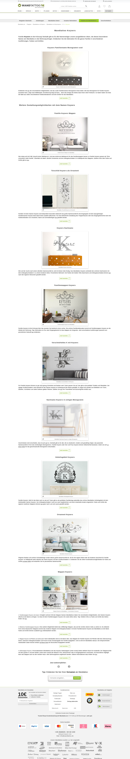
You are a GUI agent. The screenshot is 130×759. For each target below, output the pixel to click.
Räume (20, 11)
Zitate (99, 11)
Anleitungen (40, 20)
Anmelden (32, 703)
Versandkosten (58, 701)
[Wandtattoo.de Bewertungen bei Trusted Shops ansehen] (89, 703)
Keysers (68, 24)
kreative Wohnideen (70, 20)
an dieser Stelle (27, 561)
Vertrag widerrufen (72, 701)
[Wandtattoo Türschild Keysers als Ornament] (65, 191)
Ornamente (77, 11)
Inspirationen (106, 700)
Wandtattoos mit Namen (39, 24)
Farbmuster (57, 698)
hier (28, 90)
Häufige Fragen (57, 693)
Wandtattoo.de (21, 24)
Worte (37, 11)
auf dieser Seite (44, 642)
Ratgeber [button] (108, 11)
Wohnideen (106, 706)
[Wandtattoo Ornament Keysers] (65, 535)
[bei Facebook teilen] (65, 666)
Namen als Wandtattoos (88, 20)
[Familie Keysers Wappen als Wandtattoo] (65, 134)
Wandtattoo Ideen (54, 20)
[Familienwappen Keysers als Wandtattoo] (65, 306)
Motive (55, 11)
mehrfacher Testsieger (90, 1)
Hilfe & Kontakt (108, 1)
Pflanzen (46, 11)
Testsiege (72, 698)
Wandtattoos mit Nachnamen (54, 24)
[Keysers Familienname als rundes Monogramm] (65, 68)
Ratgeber (29, 24)
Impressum (57, 704)
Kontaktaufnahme (57, 695)
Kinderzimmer (65, 11)
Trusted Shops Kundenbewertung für (53, 715)
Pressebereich (72, 695)
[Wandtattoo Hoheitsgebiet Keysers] (65, 478)
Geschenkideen (106, 20)
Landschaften (88, 11)
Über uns (72, 693)
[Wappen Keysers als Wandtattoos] (65, 593)
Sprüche (28, 11)
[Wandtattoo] (31, 5)
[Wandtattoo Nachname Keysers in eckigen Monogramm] (65, 421)
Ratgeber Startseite (25, 20)
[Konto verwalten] (99, 6)
